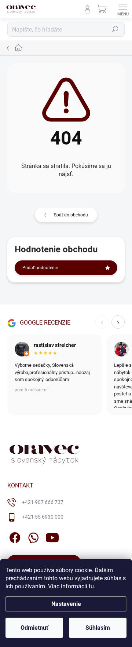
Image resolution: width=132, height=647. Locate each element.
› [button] (118, 322)
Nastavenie (66, 603)
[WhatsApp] (32, 536)
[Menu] (123, 9)
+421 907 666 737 (42, 502)
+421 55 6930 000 (42, 517)
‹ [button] (102, 322)
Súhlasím (97, 627)
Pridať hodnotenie (40, 267)
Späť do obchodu (71, 215)
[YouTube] (52, 536)
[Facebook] (13, 536)
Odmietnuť (34, 627)
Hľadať (115, 29)
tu (91, 586)
